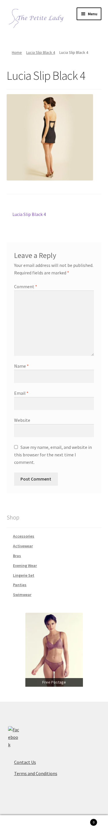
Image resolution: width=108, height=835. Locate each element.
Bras (17, 555)
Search (54, 825)
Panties (19, 584)
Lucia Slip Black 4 (40, 52)
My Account (18, 825)
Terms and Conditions (35, 773)
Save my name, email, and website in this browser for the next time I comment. (53, 454)
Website (22, 420)
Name (21, 366)
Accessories (23, 536)
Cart (83, 820)
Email (21, 393)
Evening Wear (25, 565)
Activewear (23, 546)
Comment (25, 286)
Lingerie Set (23, 575)
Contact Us (25, 762)
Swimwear (22, 594)
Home (17, 52)
